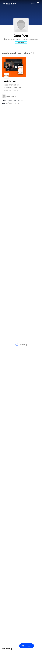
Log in (32, 3)
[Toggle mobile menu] (38, 3)
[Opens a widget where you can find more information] (26, 646)
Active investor (21, 42)
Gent (8, 96)
